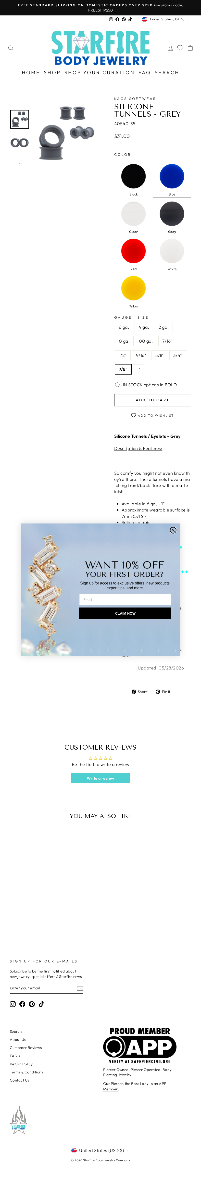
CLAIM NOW (125, 613)
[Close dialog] (173, 530)
